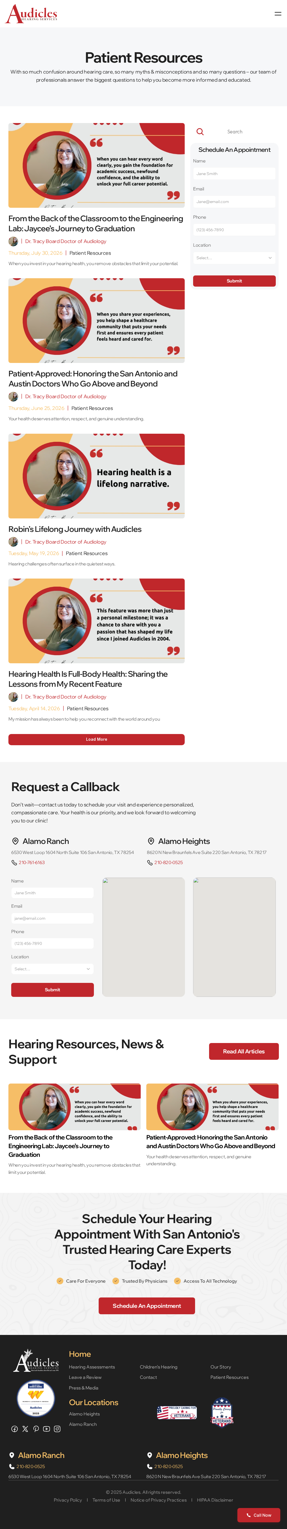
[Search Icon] (234, 131)
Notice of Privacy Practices (159, 1500)
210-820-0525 (168, 862)
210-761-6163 (32, 862)
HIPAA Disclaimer (215, 1500)
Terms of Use (106, 1500)
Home (80, 1354)
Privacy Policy (68, 1500)
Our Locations (93, 1402)
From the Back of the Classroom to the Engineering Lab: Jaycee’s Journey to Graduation (61, 1145)
